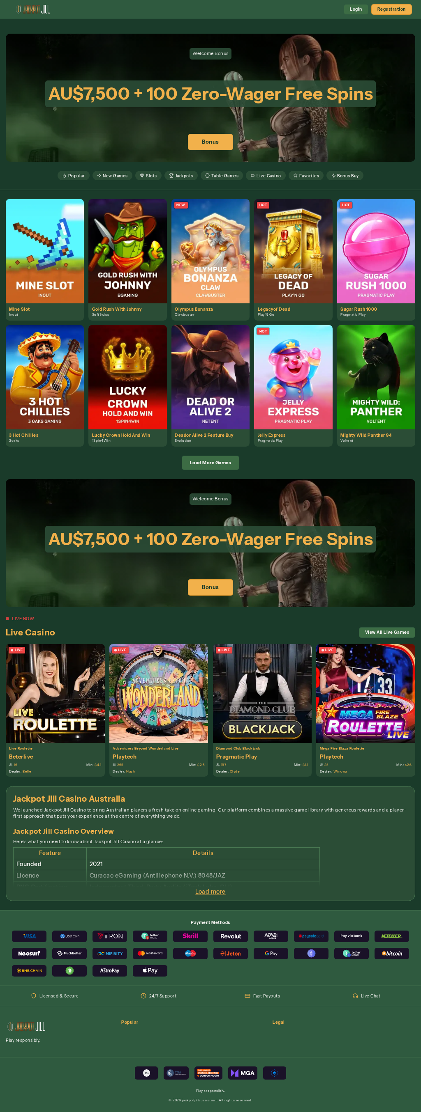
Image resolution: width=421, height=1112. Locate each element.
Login (356, 9)
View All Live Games (387, 632)
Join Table (58, 692)
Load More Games (210, 462)
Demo (48, 257)
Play (48, 244)
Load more (210, 891)
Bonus (210, 142)
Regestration (391, 9)
